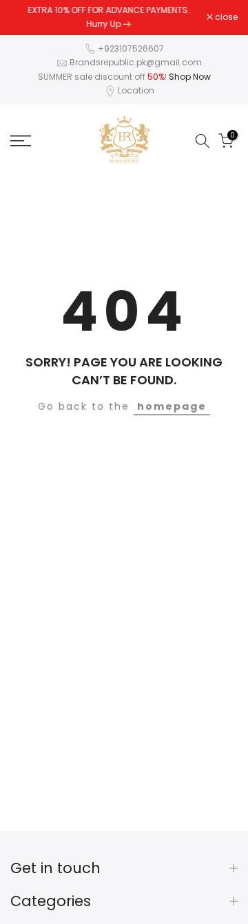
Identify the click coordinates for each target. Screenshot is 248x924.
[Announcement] (108, 17)
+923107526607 (131, 48)
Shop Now (190, 76)
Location (136, 90)
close (225, 17)
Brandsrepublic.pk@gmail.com (136, 62)
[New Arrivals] (127, 24)
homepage (172, 406)
